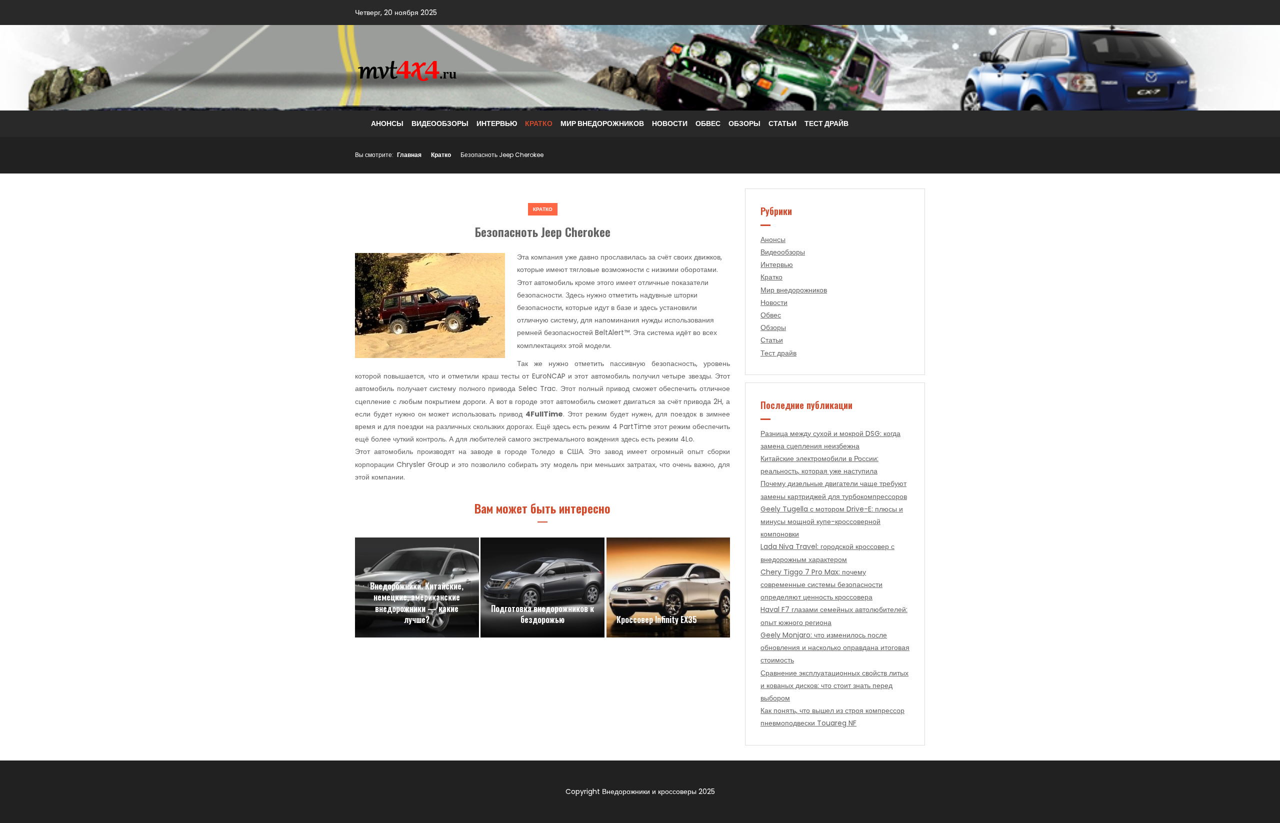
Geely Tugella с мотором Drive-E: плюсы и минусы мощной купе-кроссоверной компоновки (831, 521)
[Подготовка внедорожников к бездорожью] (542, 588)
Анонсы (387, 123)
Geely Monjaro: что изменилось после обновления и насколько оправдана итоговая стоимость (835, 647)
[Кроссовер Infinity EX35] (668, 588)
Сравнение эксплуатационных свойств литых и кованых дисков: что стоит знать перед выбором (834, 685)
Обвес (708, 123)
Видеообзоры (440, 123)
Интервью (496, 123)
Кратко (538, 123)
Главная (409, 154)
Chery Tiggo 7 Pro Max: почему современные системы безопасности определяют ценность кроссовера (821, 584)
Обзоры (744, 123)
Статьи (782, 123)
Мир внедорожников (602, 123)
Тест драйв (826, 123)
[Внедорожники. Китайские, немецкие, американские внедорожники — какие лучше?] (417, 588)
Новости (670, 123)
